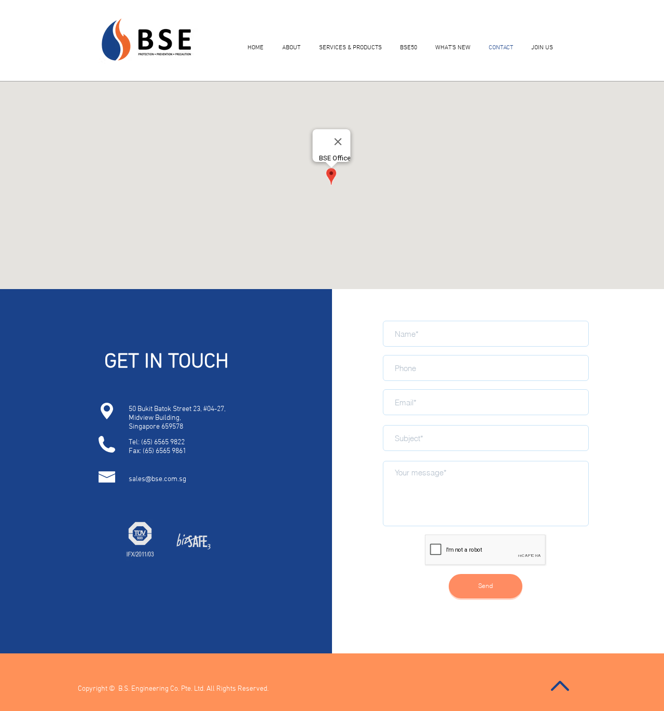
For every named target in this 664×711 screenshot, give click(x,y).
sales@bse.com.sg (157, 479)
